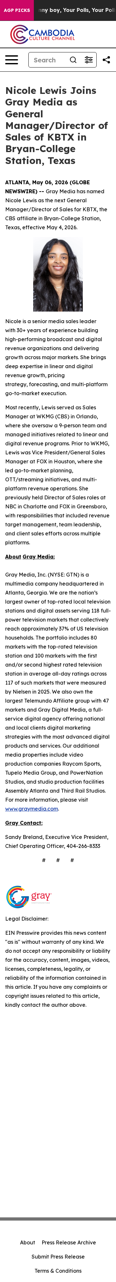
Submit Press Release (58, 1256)
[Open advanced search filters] (88, 59)
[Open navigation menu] (11, 59)
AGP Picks (17, 10)
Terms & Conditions (58, 1271)
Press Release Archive (69, 1242)
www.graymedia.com (31, 808)
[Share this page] (106, 59)
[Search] (73, 59)
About (27, 1242)
